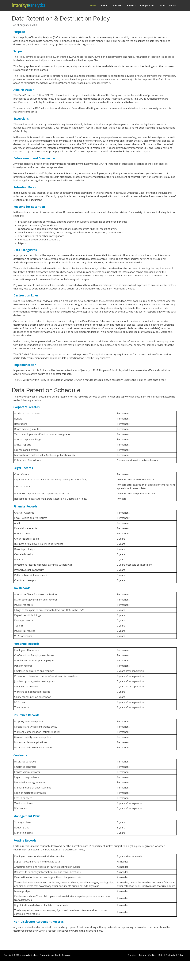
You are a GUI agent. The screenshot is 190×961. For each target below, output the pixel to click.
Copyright (132, 955)
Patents (131, 5)
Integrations (147, 5)
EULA (180, 955)
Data (160, 955)
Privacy (142, 955)
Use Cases (117, 5)
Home (93, 5)
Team (161, 5)
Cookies (152, 955)
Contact (173, 5)
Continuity (170, 955)
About (103, 5)
